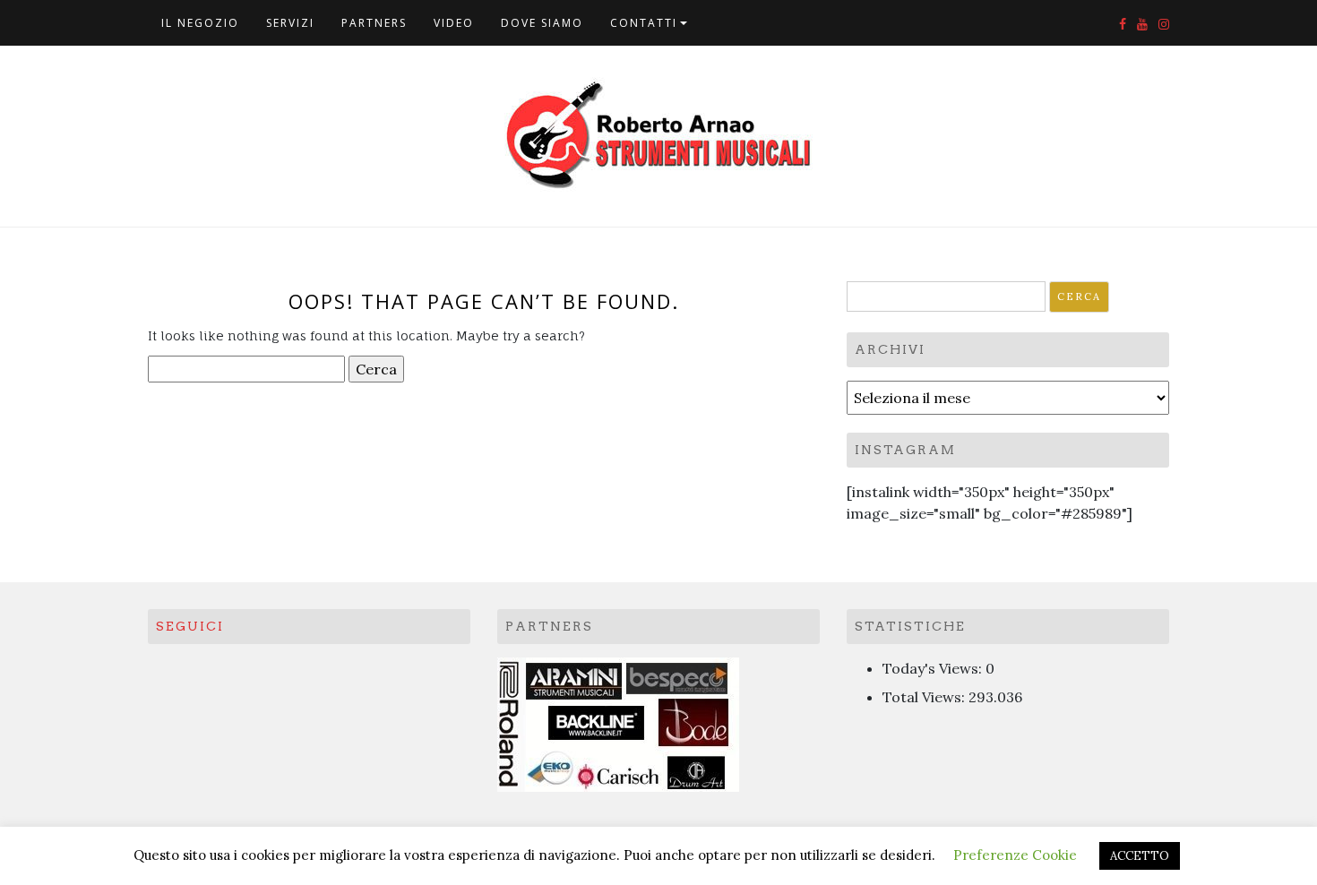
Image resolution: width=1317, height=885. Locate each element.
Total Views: (925, 697)
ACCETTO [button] (1139, 856)
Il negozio (200, 22)
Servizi (290, 22)
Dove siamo (542, 22)
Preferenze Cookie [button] (1015, 855)
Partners (374, 22)
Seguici (190, 626)
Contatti (643, 22)
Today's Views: (934, 668)
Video (454, 22)
